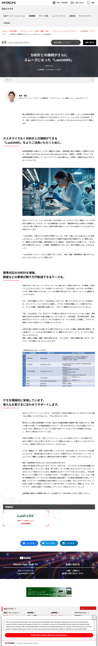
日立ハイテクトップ (87, 608)
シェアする (30, 543)
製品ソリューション (11, 613)
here (81, 626)
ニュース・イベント (58, 16)
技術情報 (32, 16)
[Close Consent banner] (94, 617)
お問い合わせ (89, 42)
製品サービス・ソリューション (14, 16)
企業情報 (72, 16)
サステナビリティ (85, 16)
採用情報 (7, 23)
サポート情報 (43, 16)
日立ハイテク (9, 609)
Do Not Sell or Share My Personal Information (49, 635)
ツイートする (50, 543)
